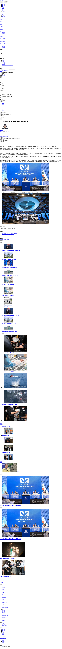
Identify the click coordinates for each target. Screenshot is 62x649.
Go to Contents (2, 0)
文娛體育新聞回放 (5, 607)
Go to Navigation (7, 0)
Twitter (3, 15)
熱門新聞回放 (2, 38)
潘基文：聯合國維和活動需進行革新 (8, 234)
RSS (2, 55)
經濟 (3, 599)
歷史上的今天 (2, 43)
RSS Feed (3, 16)
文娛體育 (1, 26)
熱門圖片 (1, 424)
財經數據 (3, 47)
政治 (1, 21)
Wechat (3, 640)
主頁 (1, 582)
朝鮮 (3, 594)
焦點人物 (3, 46)
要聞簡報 (3, 612)
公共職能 (3, 62)
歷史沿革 (3, 64)
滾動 (1, 19)
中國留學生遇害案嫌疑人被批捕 (5, 576)
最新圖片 (3, 32)
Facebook (3, 14)
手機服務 (3, 620)
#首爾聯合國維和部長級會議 (4, 70)
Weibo (3, 639)
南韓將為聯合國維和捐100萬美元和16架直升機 (9, 233)
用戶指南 (3, 624)
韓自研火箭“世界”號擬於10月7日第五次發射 (7, 558)
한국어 (3, 631)
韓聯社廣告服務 (4, 617)
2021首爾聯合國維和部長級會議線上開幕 (8, 235)
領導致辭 (3, 63)
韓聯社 (1, 71)
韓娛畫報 (3, 33)
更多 (1, 423)
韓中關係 (1, 29)
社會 (1, 24)
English (3, 632)
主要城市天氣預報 (5, 615)
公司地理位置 (4, 625)
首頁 (3, 60)
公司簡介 (3, 61)
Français (3, 635)
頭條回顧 (1, 36)
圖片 (1, 31)
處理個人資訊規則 (3, 638)
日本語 (3, 633)
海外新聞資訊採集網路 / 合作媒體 (7, 65)
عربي (3, 634)
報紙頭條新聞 (2, 41)
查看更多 (3, 75)
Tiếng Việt (3, 636)
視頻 (3, 110)
